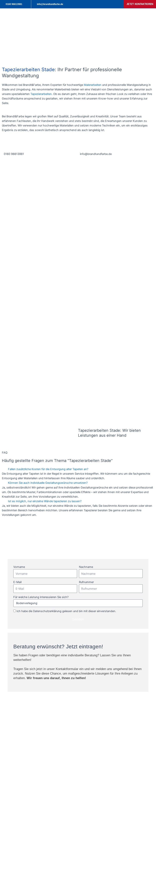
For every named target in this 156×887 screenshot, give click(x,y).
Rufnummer (86, 582)
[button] (78, 469)
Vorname (19, 567)
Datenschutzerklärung (47, 611)
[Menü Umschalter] (104, 18)
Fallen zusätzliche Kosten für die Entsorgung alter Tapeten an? (48, 469)
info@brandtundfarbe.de (96, 154)
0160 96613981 (14, 154)
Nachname (86, 567)
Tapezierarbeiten (41, 94)
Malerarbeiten (92, 85)
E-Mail (17, 582)
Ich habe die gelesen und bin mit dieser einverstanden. (66, 611)
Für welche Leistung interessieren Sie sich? (40, 597)
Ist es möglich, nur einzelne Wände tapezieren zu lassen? (44, 501)
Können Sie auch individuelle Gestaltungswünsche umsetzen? (48, 483)
